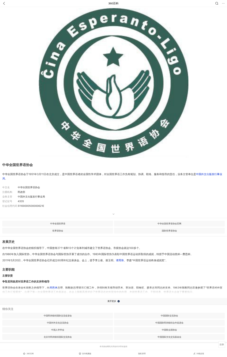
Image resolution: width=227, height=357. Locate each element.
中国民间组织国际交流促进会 (58, 315)
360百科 (113, 3)
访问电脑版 (86, 353)
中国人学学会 (57, 329)
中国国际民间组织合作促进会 (169, 322)
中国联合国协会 (169, 329)
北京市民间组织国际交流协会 (58, 337)
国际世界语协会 (169, 230)
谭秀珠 (120, 260)
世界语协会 (57, 230)
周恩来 (53, 287)
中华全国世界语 (57, 223)
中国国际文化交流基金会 (169, 337)
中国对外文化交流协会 (58, 322)
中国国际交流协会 (169, 315)
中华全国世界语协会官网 (169, 223)
